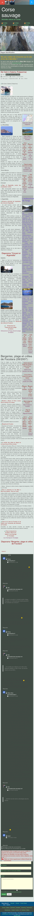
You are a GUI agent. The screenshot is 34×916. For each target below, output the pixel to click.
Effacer (9, 894)
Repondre (5, 583)
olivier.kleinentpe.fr (11, 694)
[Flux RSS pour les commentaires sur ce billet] (10, 555)
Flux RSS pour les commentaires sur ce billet (14, 848)
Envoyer (4, 894)
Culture (17, 910)
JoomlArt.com (5, 914)
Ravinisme (12, 907)
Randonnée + (8, 910)
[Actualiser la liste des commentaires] (9, 555)
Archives (23, 910)
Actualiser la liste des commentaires (12, 847)
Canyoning (23, 907)
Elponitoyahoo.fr (11, 560)
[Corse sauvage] (9, 2)
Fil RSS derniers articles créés (5, 25)
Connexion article (17, 63)
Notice (27, 910)
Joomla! (10, 914)
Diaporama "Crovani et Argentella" (11, 254)
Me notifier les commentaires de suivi (11, 892)
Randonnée (29, 907)
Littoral (17, 903)
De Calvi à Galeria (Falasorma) (14, 71)
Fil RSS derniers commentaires (28, 25)
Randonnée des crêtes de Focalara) (11, 322)
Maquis (7, 907)
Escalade (18, 907)
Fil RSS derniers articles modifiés (16, 26)
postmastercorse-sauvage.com (15, 589)
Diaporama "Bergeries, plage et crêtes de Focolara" (17, 542)
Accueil (12, 903)
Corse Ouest (23, 903)
